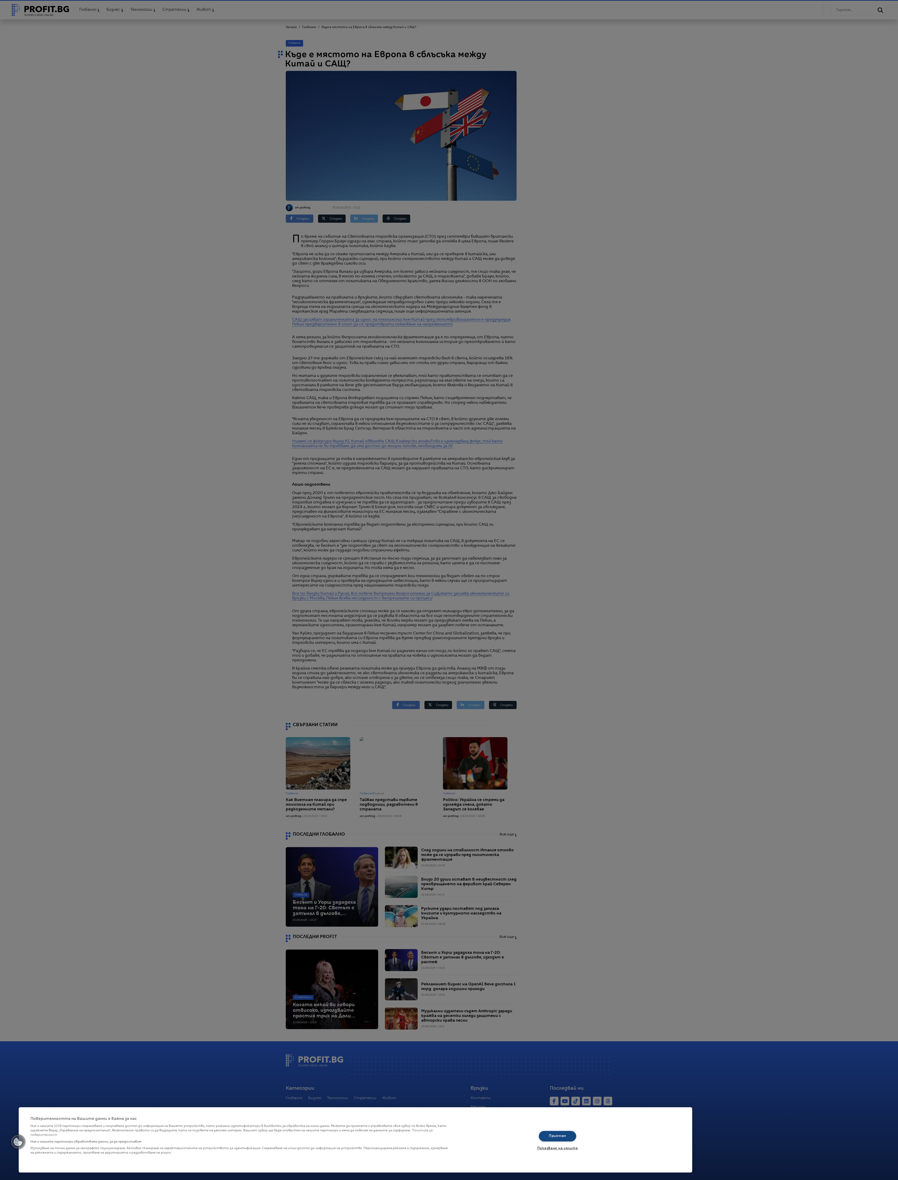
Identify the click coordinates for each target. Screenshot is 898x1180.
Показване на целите (557, 1148)
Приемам (557, 1136)
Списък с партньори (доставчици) (58, 1158)
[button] (18, 1141)
